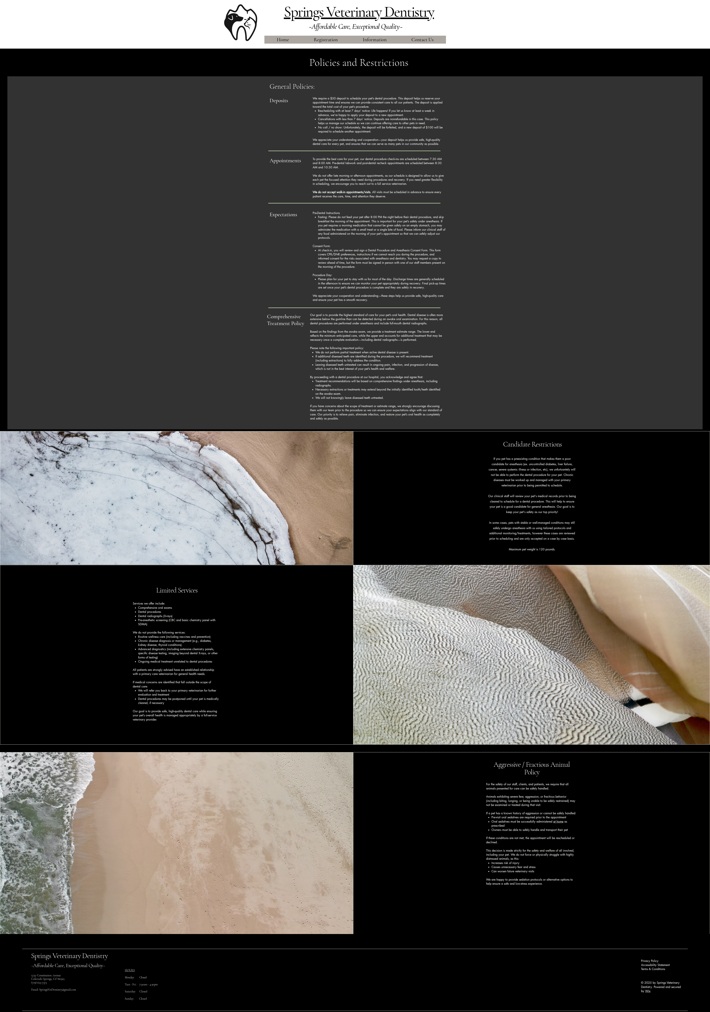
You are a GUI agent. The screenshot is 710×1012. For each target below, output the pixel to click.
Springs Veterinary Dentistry (69, 955)
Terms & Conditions (653, 969)
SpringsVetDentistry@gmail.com (57, 989)
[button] (374, 40)
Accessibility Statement (655, 965)
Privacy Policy (649, 961)
